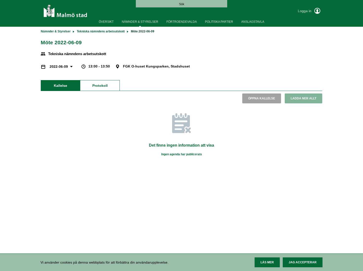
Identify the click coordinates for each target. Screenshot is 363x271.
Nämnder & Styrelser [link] (56, 31)
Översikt (106, 21)
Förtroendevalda (181, 21)
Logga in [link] (305, 11)
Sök (181, 4)
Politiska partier (219, 21)
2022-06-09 (59, 66)
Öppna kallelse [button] (261, 98)
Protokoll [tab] (100, 86)
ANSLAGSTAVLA (252, 21)
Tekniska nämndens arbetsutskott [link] (101, 31)
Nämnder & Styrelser (140, 21)
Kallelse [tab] (60, 86)
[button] (267, 262)
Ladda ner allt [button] (303, 98)
